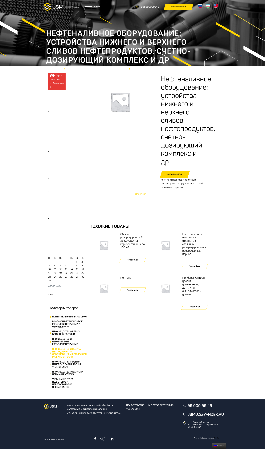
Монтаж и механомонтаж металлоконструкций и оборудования (67, 324)
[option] (120, 102)
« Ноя (51, 295)
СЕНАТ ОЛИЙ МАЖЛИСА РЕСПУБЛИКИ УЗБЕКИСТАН (94, 413)
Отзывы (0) (157, 194)
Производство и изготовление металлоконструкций (65, 342)
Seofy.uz (217, 438)
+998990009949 (149, 7)
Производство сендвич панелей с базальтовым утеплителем (66, 364)
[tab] (140, 194)
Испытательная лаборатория (69, 317)
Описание (140, 194)
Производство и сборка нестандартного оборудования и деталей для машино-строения (182, 184)
